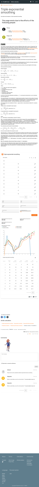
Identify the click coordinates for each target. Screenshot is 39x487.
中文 (3, 483)
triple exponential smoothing (22, 329)
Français (3, 478)
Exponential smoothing (18, 323)
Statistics (10, 5)
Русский (3, 481)
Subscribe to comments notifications (9, 363)
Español (3, 476)
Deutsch (3, 473)
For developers (29, 464)
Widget (35, 296)
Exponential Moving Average (29, 323)
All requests (29, 461)
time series (15, 329)
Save (30, 296)
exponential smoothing (5, 329)
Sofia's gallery (29, 463)
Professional (5, 5)
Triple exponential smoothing (17, 30)
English (3, 475)
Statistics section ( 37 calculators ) (30, 325)
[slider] (25, 212)
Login (36, 1)
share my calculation (6, 314)
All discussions (29, 460)
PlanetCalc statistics (5, 325)
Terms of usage (11, 460)
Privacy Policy (11, 461)
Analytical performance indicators (17, 325)
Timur (30, 333)
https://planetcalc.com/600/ (33, 48)
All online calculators (20, 460)
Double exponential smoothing (7, 323)
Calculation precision (24, 210)
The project (4, 460)
